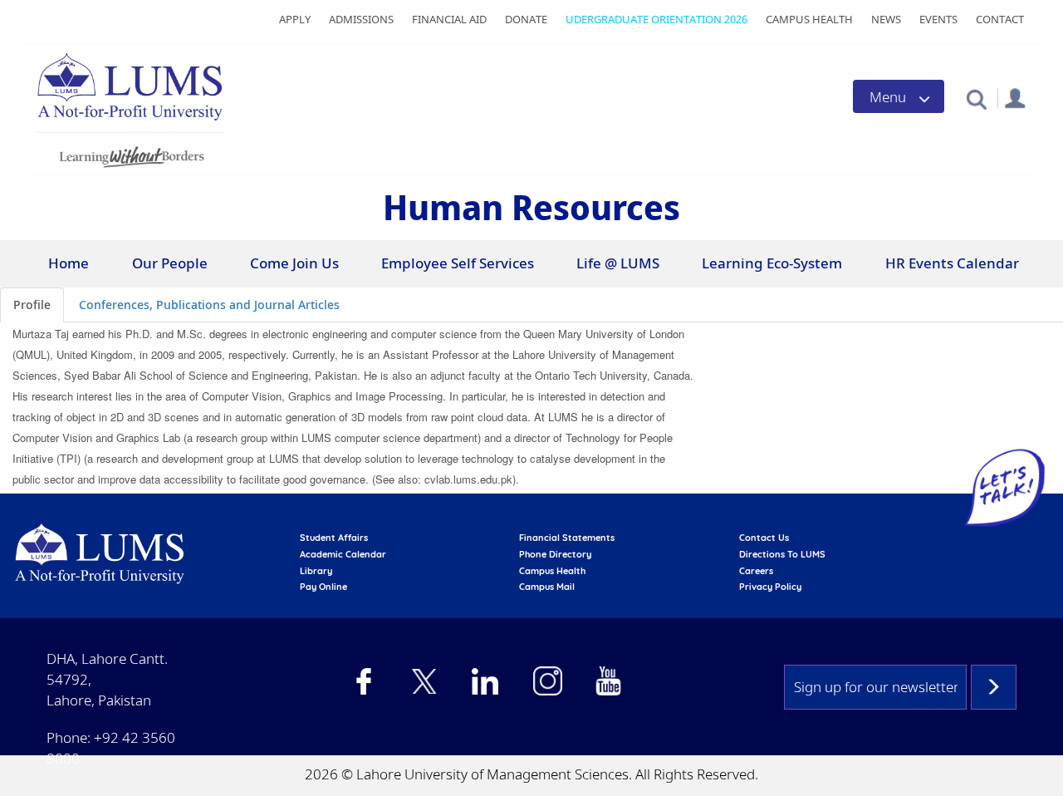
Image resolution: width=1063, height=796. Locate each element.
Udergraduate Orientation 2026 (656, 19)
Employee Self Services (457, 263)
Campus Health (809, 19)
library (316, 571)
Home (68, 263)
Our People (170, 263)
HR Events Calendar (952, 263)
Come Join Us (294, 263)
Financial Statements (567, 537)
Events (938, 19)
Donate (526, 19)
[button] (976, 98)
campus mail (547, 586)
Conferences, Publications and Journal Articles (209, 304)
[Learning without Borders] (130, 154)
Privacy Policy (770, 586)
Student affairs (334, 537)
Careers (756, 571)
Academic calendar (343, 554)
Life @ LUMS (617, 263)
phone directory (555, 554)
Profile (32, 304)
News (886, 19)
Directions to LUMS (782, 554)
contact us (764, 537)
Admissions (361, 19)
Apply (295, 19)
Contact (1000, 19)
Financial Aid (449, 19)
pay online (323, 586)
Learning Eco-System (772, 263)
